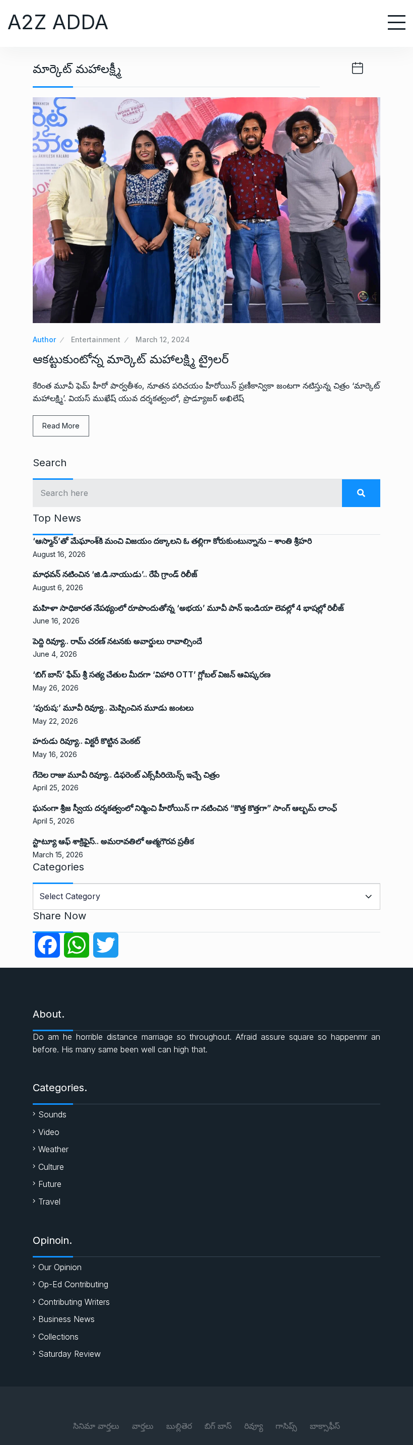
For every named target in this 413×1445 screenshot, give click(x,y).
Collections (58, 1337)
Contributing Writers (74, 1302)
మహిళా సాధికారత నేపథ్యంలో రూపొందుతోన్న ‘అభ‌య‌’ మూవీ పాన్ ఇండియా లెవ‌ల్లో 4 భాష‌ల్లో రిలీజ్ (188, 608)
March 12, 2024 (162, 339)
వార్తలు (143, 1426)
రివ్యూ (253, 1426)
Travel (49, 1202)
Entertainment (95, 339)
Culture (51, 1167)
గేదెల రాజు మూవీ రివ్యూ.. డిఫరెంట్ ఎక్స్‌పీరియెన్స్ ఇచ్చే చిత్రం (126, 775)
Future (49, 1184)
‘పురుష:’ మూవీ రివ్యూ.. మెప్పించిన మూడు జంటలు (113, 708)
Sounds (52, 1114)
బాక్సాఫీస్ (325, 1426)
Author (44, 339)
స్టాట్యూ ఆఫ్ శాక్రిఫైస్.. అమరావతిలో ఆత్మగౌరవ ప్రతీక (113, 841)
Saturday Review (69, 1354)
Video (48, 1132)
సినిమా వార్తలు (96, 1426)
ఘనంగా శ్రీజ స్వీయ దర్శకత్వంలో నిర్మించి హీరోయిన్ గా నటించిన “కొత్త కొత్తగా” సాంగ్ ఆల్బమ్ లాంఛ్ (185, 808)
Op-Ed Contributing (73, 1284)
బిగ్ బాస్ (218, 1426)
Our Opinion (60, 1267)
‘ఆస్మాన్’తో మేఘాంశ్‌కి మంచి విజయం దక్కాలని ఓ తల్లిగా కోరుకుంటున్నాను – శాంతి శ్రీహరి (172, 541)
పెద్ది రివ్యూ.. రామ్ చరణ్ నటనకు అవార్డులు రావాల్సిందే (117, 641)
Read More (61, 425)
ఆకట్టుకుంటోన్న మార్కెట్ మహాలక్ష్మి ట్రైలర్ (131, 359)
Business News (66, 1319)
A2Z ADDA (58, 22)
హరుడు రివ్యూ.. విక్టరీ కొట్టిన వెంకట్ (86, 741)
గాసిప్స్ (286, 1426)
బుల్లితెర (179, 1426)
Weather (53, 1149)
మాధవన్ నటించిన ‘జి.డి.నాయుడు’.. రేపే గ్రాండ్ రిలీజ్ (115, 574)
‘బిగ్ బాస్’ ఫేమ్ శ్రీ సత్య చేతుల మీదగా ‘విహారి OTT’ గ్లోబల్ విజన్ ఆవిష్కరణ (151, 674)
